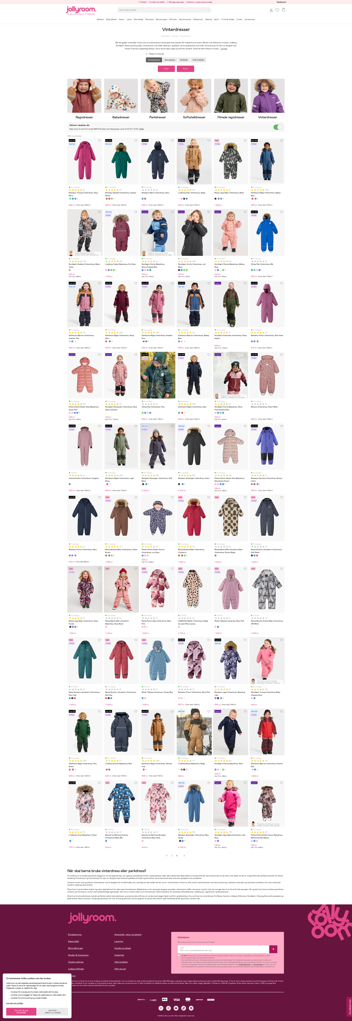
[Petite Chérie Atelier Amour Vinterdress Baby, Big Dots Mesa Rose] (257, 841)
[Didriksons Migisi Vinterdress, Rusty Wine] (252, 199)
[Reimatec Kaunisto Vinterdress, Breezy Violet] (252, 484)
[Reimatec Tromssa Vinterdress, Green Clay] (70, 199)
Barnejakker (170, 60)
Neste (184, 856)
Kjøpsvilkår (73, 941)
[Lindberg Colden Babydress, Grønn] (111, 270)
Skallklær (184, 60)
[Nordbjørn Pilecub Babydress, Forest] (221, 270)
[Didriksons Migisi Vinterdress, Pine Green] (70, 770)
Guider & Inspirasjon (78, 955)
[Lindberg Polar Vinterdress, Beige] (179, 199)
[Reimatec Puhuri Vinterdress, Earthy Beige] (148, 627)
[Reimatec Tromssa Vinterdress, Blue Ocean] (73, 199)
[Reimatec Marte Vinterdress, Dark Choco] (145, 199)
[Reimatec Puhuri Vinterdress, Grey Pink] (145, 627)
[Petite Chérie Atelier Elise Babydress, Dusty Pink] (70, 413)
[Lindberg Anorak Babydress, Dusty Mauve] (107, 770)
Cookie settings (76, 962)
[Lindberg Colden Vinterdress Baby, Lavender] (109, 270)
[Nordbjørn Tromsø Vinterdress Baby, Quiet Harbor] (254, 698)
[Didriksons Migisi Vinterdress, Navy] (255, 199)
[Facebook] (161, 1008)
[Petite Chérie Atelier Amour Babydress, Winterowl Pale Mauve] (252, 841)
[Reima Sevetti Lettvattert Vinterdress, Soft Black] (252, 555)
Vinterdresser (185, 36)
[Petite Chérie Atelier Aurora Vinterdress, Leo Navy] (143, 555)
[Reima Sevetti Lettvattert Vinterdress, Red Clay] (257, 555)
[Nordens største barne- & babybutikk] (81, 9)
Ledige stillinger (76, 968)
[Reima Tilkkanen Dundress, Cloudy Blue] (218, 627)
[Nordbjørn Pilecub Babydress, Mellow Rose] (215, 270)
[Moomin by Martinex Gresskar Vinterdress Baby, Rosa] (143, 841)
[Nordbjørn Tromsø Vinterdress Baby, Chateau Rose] (252, 698)
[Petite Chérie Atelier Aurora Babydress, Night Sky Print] (145, 555)
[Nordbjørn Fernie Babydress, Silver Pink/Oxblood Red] (145, 270)
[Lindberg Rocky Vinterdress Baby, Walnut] (181, 770)
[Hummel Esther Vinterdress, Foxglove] (70, 484)
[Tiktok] (183, 1008)
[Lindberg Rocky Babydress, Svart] (184, 770)
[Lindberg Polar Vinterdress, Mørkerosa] (181, 199)
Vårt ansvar (120, 968)
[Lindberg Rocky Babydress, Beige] (179, 770)
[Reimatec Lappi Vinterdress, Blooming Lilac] (218, 199)
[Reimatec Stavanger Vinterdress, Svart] (143, 484)
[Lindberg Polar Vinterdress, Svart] (184, 199)
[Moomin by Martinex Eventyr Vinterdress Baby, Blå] (106, 841)
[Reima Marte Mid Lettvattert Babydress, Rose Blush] (106, 627)
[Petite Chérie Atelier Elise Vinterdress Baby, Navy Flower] (75, 413)
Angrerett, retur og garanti (127, 934)
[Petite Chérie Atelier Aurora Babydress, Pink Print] (148, 555)
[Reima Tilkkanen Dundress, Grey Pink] (215, 627)
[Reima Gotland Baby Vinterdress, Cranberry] (109, 199)
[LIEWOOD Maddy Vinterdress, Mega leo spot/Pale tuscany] (179, 627)
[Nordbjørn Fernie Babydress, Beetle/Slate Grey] (150, 270)
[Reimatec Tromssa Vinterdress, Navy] (75, 199)
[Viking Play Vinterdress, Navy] (259, 270)
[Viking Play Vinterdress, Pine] (254, 270)
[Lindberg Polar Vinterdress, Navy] (187, 199)
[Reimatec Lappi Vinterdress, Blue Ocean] (221, 199)
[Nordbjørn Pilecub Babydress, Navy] (218, 270)
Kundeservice (281, 2)
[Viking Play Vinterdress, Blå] (252, 270)
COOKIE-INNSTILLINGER (53, 1011)
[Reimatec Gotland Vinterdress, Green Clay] (112, 199)
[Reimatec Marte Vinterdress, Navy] (143, 199)
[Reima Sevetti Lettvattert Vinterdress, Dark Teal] (254, 555)
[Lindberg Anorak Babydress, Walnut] (109, 770)
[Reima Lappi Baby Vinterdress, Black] (215, 199)
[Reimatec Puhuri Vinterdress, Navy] (254, 341)
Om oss (71, 975)
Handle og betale (122, 948)
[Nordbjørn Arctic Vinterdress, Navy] (181, 270)
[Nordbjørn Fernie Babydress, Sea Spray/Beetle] (148, 270)
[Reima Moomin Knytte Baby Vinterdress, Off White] (252, 627)
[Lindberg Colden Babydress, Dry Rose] (106, 270)
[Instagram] (168, 1008)
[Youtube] (176, 1008)
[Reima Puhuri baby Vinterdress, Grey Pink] (143, 627)
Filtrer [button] (166, 69)
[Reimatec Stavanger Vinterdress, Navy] (146, 484)
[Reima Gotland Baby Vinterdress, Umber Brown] (107, 199)
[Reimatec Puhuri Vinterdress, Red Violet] (252, 341)
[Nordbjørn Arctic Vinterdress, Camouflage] (187, 270)
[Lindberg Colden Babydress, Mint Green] (114, 270)
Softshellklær (198, 60)
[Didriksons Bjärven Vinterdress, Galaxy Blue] (72, 341)
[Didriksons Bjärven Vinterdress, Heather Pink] (70, 341)
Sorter (185, 69)
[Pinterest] (191, 1008)
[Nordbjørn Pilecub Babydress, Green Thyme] (223, 270)
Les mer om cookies (14, 1003)
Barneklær (165, 36)
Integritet (119, 955)
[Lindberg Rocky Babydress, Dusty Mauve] (187, 770)
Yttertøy (174, 36)
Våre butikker (121, 962)
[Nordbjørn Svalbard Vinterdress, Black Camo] (70, 270)
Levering (118, 941)
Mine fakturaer (75, 948)
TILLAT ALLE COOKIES (21, 1011)
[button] (277, 10)
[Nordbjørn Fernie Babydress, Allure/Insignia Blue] (143, 270)
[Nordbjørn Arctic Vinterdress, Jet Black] (179, 270)
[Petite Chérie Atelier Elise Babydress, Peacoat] (77, 413)
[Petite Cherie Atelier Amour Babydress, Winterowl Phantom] (254, 841)
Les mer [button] (224, 49)
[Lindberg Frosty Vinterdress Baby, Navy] (70, 841)
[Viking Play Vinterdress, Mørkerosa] (257, 270)
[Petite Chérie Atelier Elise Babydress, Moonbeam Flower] (72, 413)
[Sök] (208, 9)
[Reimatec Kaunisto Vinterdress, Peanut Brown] (254, 484)
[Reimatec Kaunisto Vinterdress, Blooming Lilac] (257, 484)
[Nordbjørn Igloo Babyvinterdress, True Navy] (218, 841)
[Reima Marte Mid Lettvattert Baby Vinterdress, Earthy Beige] (215, 555)
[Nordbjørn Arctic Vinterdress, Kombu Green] (184, 270)
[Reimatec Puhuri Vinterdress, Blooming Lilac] (257, 341)
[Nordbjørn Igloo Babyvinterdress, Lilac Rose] (215, 841)
